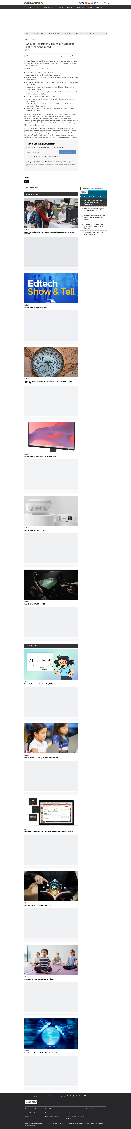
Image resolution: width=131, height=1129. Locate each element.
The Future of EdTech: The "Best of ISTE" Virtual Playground (93, 202)
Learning (27, 39)
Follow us (65, 56)
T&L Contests (90, 33)
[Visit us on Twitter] (83, 3)
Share (28, 56)
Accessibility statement (32, 1113)
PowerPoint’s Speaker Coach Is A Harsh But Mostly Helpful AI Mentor (94, 217)
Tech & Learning (31, 50)
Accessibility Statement (52, 1117)
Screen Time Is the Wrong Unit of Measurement (94, 234)
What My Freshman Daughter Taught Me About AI (94, 210)
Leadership (60, 7)
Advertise (78, 33)
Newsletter (74, 56)
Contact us (28, 1117)
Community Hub (54, 33)
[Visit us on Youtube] (89, 3)
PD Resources (79, 7)
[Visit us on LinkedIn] (95, 3)
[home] (24, 7)
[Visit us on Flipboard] (92, 3)
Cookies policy (90, 1109)
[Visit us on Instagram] (86, 3)
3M (42, 61)
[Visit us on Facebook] (80, 3)
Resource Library (39, 33)
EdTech (34, 39)
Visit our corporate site (91, 1096)
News (30, 7)
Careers (47, 1113)
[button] (105, 3)
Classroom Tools (48, 7)
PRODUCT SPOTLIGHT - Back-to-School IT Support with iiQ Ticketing (94, 226)
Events (69, 7)
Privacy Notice (30, 163)
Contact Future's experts (52, 1109)
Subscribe (98, 7)
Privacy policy (70, 1109)
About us (88, 1113)
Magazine (67, 33)
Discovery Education (31, 61)
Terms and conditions (31, 1109)
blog (26, 181)
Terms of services (47, 161)
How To (37, 7)
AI (100, 33)
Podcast (89, 7)
